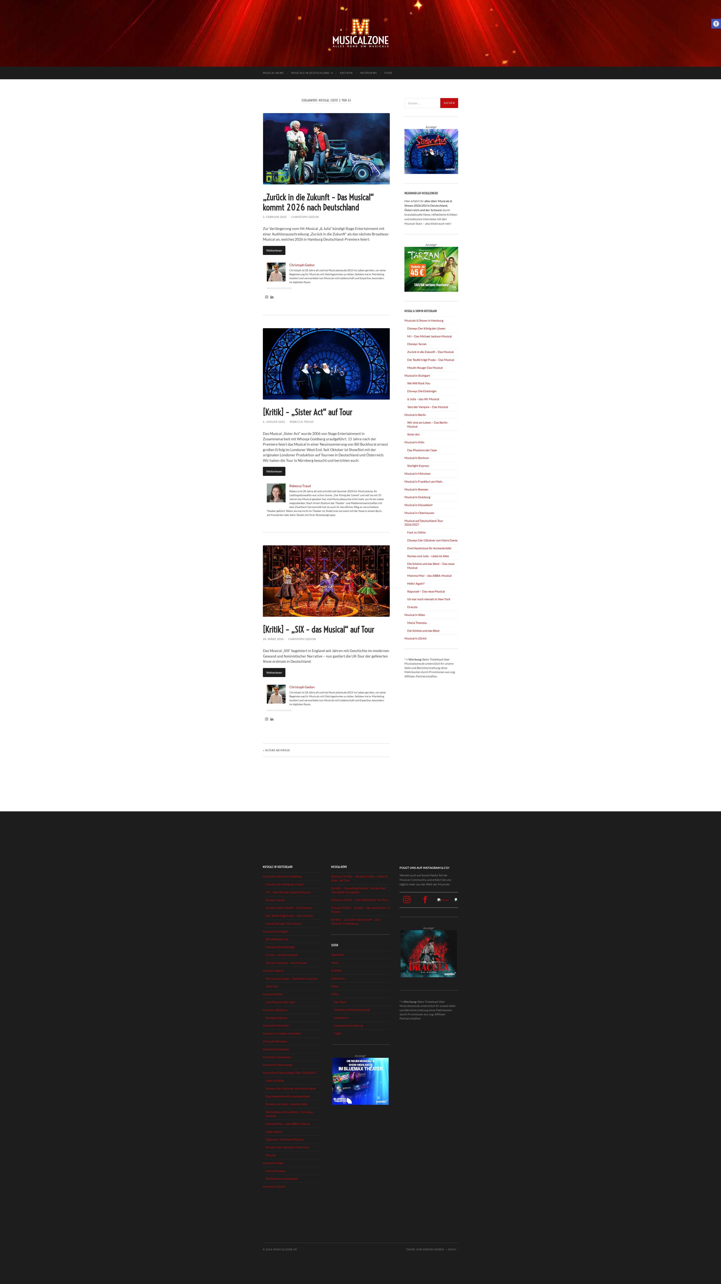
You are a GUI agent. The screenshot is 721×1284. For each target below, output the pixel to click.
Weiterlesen (274, 250)
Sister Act (413, 434)
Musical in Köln (414, 442)
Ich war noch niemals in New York (428, 599)
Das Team (340, 1002)
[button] (716, 24)
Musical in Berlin (415, 414)
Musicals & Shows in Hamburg (423, 320)
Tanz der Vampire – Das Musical (427, 407)
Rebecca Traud (302, 421)
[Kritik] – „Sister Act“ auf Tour (307, 412)
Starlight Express (418, 465)
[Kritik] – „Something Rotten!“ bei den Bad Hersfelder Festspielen (358, 890)
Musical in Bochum (416, 457)
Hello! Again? (415, 583)
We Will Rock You (418, 383)
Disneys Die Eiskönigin (422, 391)
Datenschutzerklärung (348, 1025)
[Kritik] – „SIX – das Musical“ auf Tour (318, 629)
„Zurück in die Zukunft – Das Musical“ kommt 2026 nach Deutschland (318, 202)
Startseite (337, 955)
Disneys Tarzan (417, 344)
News (335, 962)
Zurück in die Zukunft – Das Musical (430, 352)
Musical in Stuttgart (417, 375)
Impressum (341, 1017)
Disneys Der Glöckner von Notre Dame (432, 540)
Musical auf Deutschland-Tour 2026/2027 (290, 1072)
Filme (388, 72)
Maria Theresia (417, 622)
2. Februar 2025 (275, 216)
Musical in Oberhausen (419, 513)
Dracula (412, 607)
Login (337, 1033)
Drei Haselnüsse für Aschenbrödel (429, 548)
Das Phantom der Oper (422, 450)
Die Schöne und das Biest (423, 630)
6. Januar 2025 (274, 421)
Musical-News (273, 72)
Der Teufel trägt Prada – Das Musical (430, 359)
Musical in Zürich (415, 638)
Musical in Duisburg (417, 497)
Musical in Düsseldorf (418, 505)
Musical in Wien (414, 615)
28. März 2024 (273, 639)
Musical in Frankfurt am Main (423, 481)
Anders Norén (433, 1249)
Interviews (368, 72)
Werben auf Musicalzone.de (352, 1009)
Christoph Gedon (305, 216)
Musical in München (417, 473)
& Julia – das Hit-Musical (423, 399)
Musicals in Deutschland (310, 72)
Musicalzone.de (285, 1249)
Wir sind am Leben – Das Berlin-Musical (291, 978)
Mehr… (336, 994)
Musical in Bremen (416, 489)
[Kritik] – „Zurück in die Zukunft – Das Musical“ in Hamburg (355, 921)
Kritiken (346, 72)
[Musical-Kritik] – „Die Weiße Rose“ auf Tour (359, 900)
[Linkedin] (272, 297)
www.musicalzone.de (279, 287)
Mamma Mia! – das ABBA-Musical (429, 575)
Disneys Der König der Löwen (426, 328)
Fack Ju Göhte (416, 532)
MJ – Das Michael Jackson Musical (429, 336)
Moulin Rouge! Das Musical (425, 367)
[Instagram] (266, 297)
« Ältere (276, 750)
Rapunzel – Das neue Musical (426, 591)
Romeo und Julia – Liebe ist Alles (428, 556)
